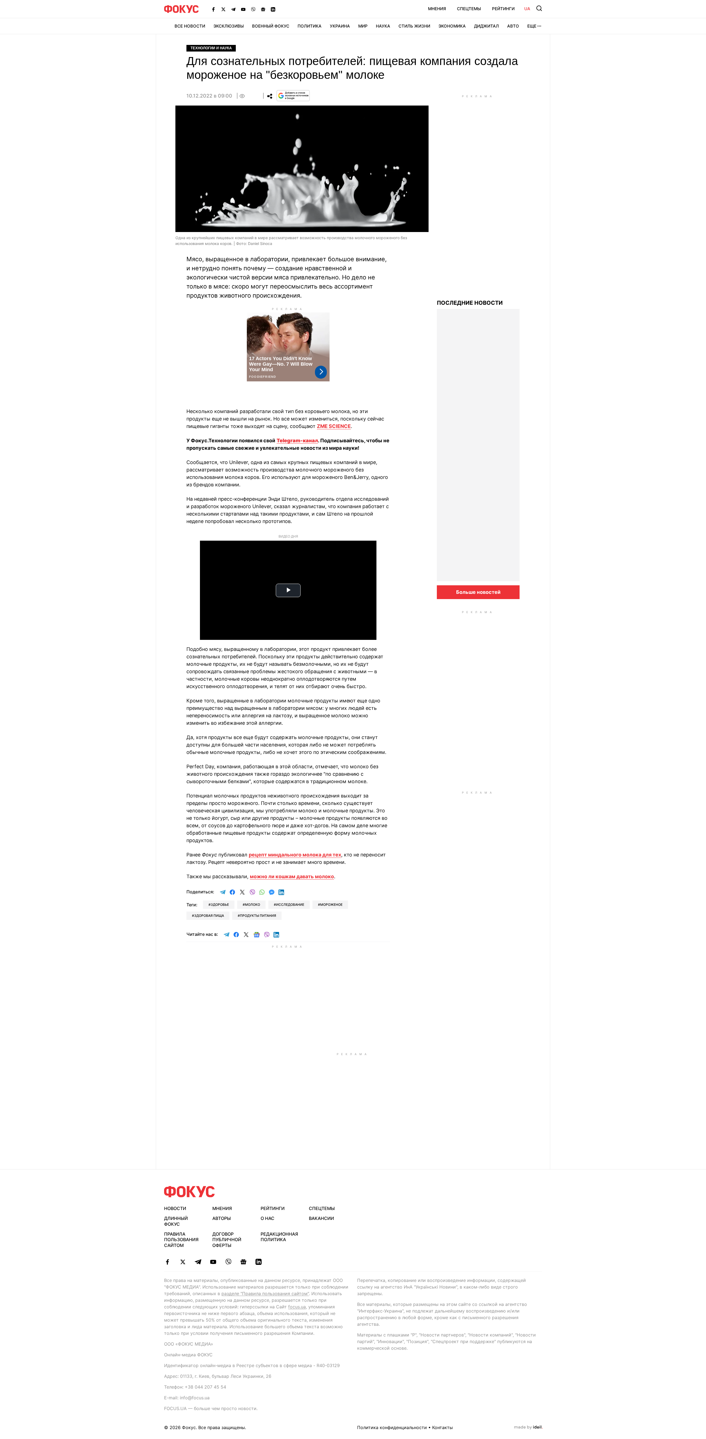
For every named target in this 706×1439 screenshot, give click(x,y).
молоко (252, 904)
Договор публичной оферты (226, 1239)
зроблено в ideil (528, 1427)
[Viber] (253, 9)
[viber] (228, 1261)
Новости (175, 1208)
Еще (531, 26)
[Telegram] (233, 9)
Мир (363, 26)
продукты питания (258, 915)
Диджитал (486, 26)
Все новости (190, 26)
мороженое (331, 904)
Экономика (452, 26)
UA (527, 9)
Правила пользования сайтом (181, 1239)
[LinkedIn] (273, 9)
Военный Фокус (270, 26)
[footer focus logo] (189, 1191)
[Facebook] (213, 9)
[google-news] (243, 1261)
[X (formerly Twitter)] (223, 9)
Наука (383, 26)
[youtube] (213, 1261)
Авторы (221, 1218)
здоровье (220, 904)
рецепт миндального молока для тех (295, 855)
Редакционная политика (279, 1237)
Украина (340, 26)
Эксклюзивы (228, 26)
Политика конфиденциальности (392, 1427)
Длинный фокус (176, 1221)
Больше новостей (478, 592)
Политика (310, 26)
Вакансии (321, 1218)
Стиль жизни (414, 26)
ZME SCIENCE (334, 426)
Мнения (437, 9)
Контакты (442, 1427)
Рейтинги (503, 9)
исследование (290, 904)
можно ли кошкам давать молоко (292, 876)
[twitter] (182, 1261)
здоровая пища (209, 915)
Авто (513, 26)
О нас (267, 1218)
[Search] (539, 8)
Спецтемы (469, 9)
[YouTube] (243, 9)
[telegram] (198, 1261)
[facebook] (167, 1261)
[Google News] (263, 9)
